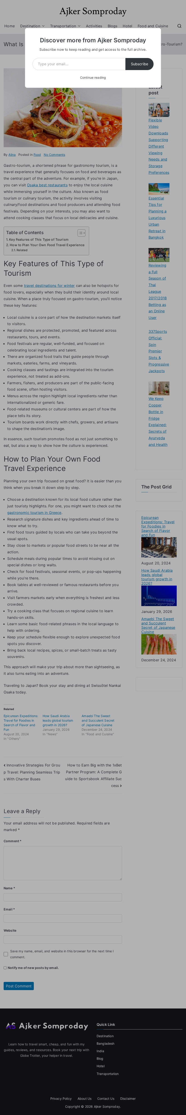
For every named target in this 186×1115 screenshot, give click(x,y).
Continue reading (93, 77)
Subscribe (139, 64)
